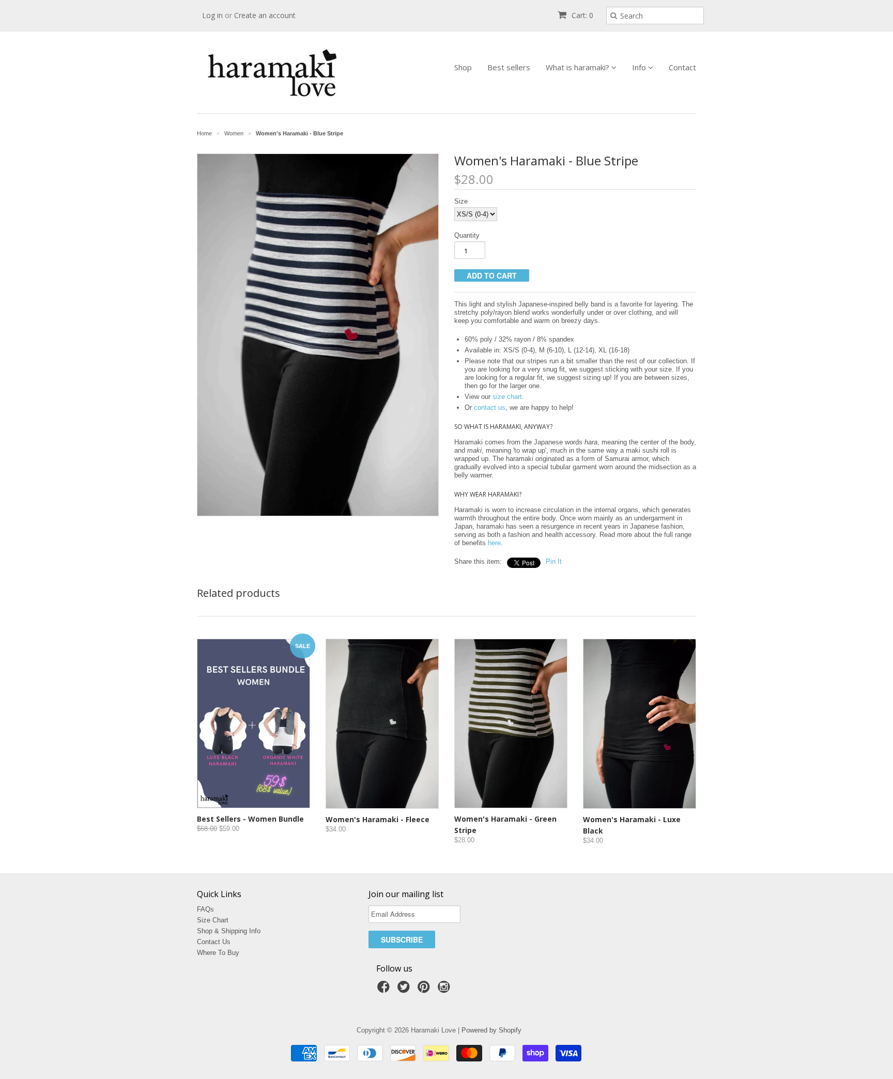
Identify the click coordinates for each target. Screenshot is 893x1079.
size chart (507, 396)
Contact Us (213, 942)
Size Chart (212, 920)
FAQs (205, 909)
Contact (682, 67)
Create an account (265, 15)
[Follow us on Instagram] (445, 990)
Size (461, 201)
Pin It (554, 561)
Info (640, 67)
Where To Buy (218, 953)
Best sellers (508, 67)
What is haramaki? (578, 67)
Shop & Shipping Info (228, 931)
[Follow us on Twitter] (405, 990)
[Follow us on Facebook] (385, 990)
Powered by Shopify (491, 1030)
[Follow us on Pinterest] (425, 990)
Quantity (467, 235)
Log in (212, 15)
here (494, 543)
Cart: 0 (581, 15)
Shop (463, 67)
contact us (489, 407)
